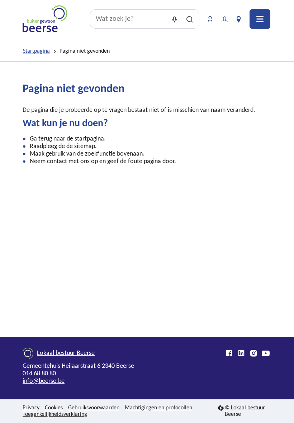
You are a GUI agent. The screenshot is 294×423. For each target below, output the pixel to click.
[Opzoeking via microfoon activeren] (174, 19)
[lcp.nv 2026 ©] (221, 408)
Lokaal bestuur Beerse (66, 353)
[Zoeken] (189, 19)
